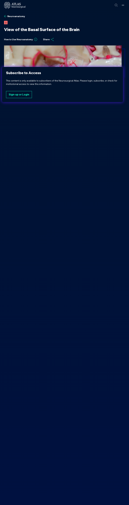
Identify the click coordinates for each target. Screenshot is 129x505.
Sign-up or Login (19, 94)
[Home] (15, 5)
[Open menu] (123, 5)
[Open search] (116, 5)
